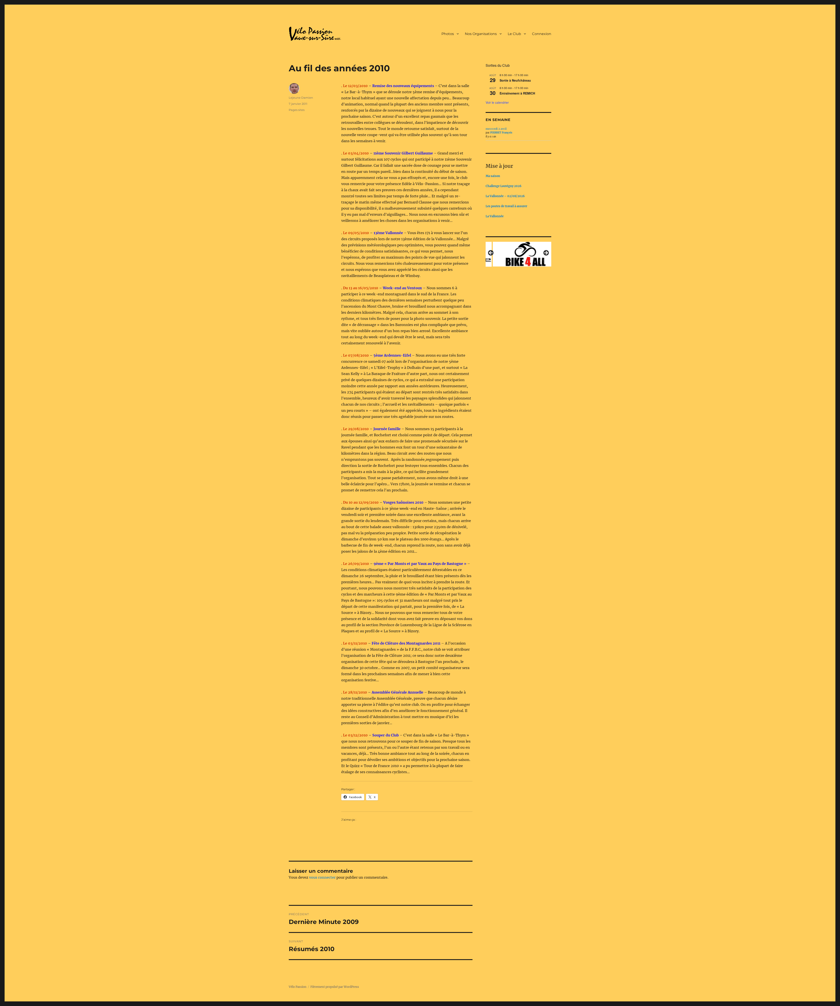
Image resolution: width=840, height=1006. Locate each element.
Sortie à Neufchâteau (515, 80)
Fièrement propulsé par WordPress (334, 987)
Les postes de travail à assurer (506, 206)
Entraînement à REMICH (517, 93)
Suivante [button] (545, 253)
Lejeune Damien (301, 97)
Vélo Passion (297, 987)
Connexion (541, 34)
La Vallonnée (495, 216)
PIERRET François (501, 132)
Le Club (514, 34)
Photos (447, 34)
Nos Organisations (481, 34)
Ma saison (493, 176)
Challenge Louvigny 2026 (504, 186)
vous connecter (322, 877)
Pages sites (296, 110)
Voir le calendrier (497, 102)
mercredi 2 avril (496, 128)
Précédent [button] (491, 253)
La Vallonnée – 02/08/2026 (505, 196)
